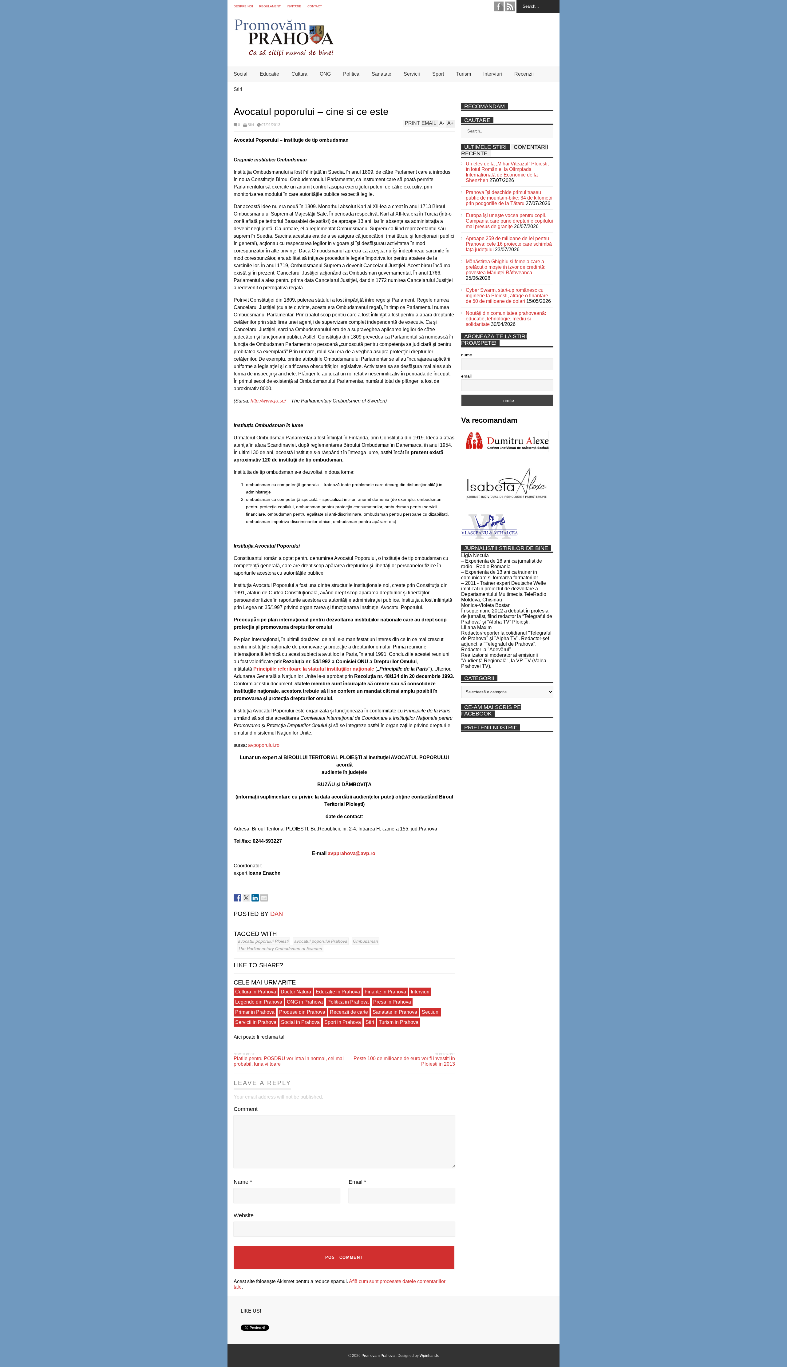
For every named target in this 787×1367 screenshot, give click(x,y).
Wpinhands (429, 1355)
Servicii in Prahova (255, 1022)
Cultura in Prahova (255, 991)
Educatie (269, 74)
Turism (463, 74)
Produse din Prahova (302, 1012)
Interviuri (492, 74)
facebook (499, 6)
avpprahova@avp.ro (351, 853)
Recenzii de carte (349, 1012)
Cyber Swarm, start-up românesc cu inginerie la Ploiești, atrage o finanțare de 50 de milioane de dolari (507, 295)
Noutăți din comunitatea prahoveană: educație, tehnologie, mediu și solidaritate (506, 319)
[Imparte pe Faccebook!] (237, 897)
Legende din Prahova (258, 1001)
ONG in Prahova (305, 1001)
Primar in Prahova (255, 1012)
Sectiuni (431, 1012)
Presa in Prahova (392, 1001)
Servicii (412, 74)
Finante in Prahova (385, 991)
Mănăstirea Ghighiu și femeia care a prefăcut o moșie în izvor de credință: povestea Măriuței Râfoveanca (505, 267)
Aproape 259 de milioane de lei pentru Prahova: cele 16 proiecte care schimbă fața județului (509, 244)
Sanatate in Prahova (395, 1012)
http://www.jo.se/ (268, 400)
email (466, 376)
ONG (325, 74)
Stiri (238, 89)
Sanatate (381, 74)
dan (276, 913)
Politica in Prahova (348, 1001)
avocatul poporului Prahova (320, 941)
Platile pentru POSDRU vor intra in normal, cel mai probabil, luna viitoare (289, 1061)
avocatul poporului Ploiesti (263, 941)
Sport (438, 74)
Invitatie (294, 6)
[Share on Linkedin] (255, 897)
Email (357, 1182)
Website (244, 1215)
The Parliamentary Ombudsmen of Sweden (280, 948)
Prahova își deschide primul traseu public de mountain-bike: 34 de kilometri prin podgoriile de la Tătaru (509, 198)
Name (243, 1182)
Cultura (299, 74)
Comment (246, 1109)
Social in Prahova (300, 1022)
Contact (314, 6)
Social (240, 74)
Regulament (270, 6)
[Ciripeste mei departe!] (246, 897)
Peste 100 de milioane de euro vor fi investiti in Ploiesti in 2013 (404, 1061)
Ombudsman (365, 941)
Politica (351, 74)
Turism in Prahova (398, 1022)
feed (510, 6)
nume (466, 354)
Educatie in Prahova (338, 991)
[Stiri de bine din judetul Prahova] (284, 55)
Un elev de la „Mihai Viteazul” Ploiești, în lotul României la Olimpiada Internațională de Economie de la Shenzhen (507, 172)
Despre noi (243, 6)
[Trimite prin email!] (264, 897)
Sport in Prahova (342, 1022)
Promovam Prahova (379, 1355)
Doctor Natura (296, 991)
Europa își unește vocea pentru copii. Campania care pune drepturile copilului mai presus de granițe (509, 221)
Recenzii (524, 74)
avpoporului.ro (263, 745)
